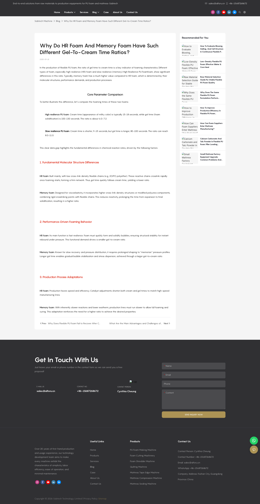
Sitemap (102, 498)
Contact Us (95, 483)
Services (94, 461)
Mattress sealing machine (143, 483)
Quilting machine (138, 466)
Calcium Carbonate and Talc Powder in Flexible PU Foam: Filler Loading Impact (211, 141)
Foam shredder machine (142, 461)
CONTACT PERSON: (124, 387)
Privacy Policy (91, 498)
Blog (58, 21)
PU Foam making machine (143, 449)
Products (94, 455)
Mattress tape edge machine (144, 472)
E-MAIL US (40, 387)
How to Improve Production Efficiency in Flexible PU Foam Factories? (210, 111)
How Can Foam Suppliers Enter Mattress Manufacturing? (211, 126)
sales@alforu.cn (217, 3)
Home (93, 449)
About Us (95, 478)
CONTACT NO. (82, 387)
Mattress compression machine (146, 478)
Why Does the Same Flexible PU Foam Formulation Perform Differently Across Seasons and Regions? (210, 95)
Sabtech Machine (43, 21)
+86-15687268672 (238, 3)
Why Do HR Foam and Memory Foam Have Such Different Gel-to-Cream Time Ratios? (107, 21)
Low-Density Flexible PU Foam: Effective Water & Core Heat (211, 64)
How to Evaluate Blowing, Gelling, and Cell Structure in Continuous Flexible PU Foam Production (211, 49)
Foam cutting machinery (142, 455)
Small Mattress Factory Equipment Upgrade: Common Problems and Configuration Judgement (211, 157)
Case (92, 472)
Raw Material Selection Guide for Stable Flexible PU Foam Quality (211, 80)
